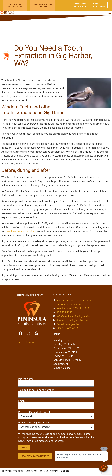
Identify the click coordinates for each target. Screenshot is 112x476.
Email (21, 401)
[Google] (36, 333)
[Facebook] (20, 333)
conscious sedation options (20, 231)
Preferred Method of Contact (34, 412)
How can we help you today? (34, 422)
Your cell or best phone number (36, 390)
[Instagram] (28, 333)
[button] (110, 13)
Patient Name (25, 379)
